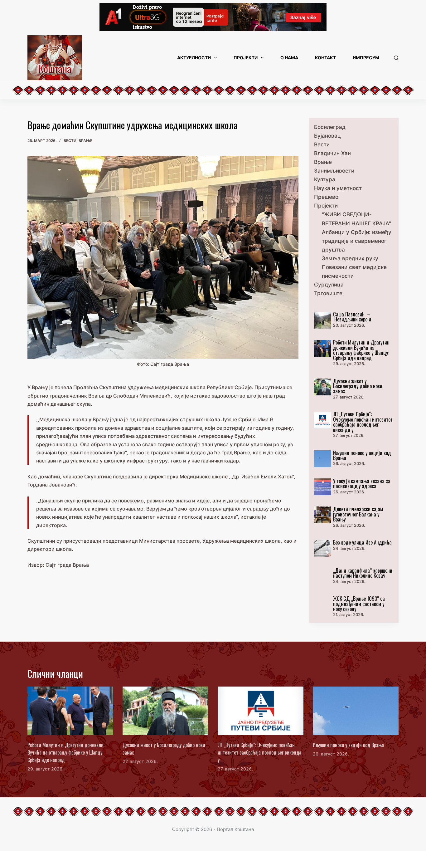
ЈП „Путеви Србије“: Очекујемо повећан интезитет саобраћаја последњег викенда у (363, 421)
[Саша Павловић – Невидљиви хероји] (322, 320)
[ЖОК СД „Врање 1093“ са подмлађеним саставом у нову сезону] (322, 604)
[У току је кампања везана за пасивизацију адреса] (322, 486)
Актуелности (194, 57)
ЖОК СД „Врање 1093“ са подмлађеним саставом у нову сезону (359, 603)
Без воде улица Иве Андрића (362, 542)
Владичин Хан (332, 153)
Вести (70, 140)
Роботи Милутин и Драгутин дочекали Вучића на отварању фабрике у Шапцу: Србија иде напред (361, 349)
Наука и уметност (338, 188)
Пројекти (246, 57)
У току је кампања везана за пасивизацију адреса (361, 483)
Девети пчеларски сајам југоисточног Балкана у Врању (358, 514)
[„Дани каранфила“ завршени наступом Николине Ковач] (322, 576)
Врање (85, 140)
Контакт (325, 57)
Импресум (366, 57)
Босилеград (330, 127)
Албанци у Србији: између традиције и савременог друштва (356, 241)
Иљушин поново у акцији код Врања (362, 455)
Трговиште (328, 293)
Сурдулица (329, 284)
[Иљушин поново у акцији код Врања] (322, 458)
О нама (289, 57)
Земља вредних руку (350, 258)
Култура (324, 179)
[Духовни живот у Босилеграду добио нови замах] (322, 387)
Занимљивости (334, 171)
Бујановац (327, 136)
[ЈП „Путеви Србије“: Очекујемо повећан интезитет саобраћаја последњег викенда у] (322, 420)
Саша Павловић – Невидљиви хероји (352, 316)
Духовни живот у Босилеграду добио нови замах (357, 386)
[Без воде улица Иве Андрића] (322, 548)
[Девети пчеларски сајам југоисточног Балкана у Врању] (322, 514)
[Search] (396, 58)
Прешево (326, 197)
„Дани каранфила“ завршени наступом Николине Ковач (362, 572)
